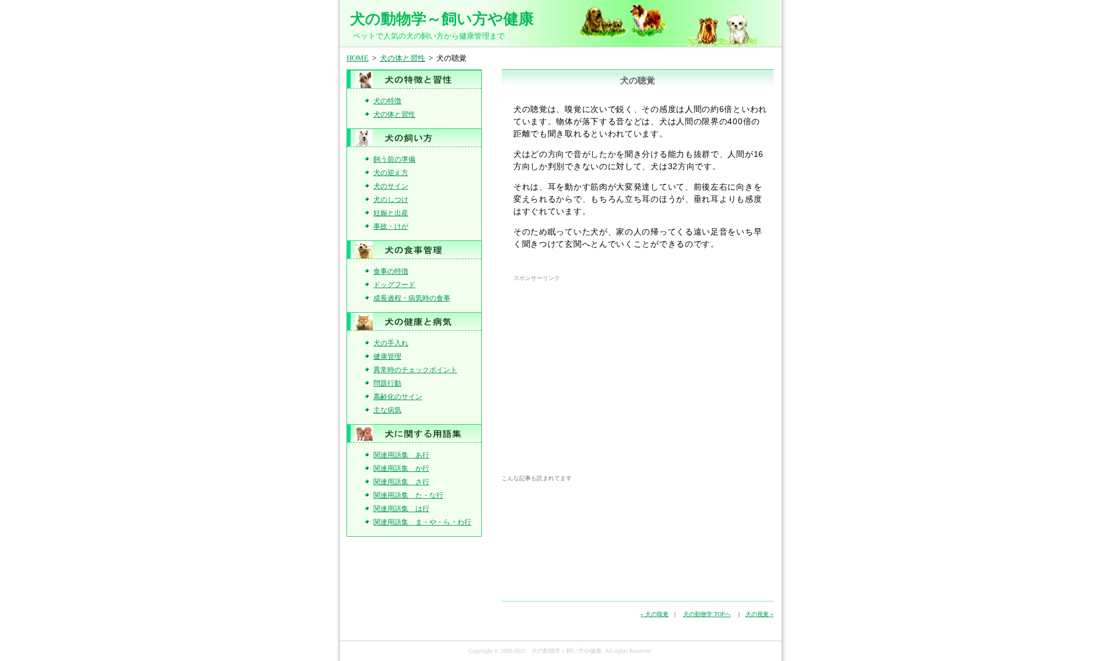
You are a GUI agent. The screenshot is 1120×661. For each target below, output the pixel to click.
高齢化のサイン (397, 397)
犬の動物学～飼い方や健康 (442, 18)
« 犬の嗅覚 (654, 614)
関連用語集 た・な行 (408, 495)
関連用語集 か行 (401, 468)
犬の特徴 (387, 101)
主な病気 (387, 410)
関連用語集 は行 (401, 509)
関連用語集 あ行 (401, 455)
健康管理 (387, 356)
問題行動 (387, 383)
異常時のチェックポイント (415, 370)
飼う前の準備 (394, 159)
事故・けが (390, 226)
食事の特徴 (390, 271)
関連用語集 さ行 (401, 482)
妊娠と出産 (390, 213)
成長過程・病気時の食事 (411, 298)
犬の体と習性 (402, 58)
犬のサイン (390, 186)
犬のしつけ (390, 199)
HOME (357, 58)
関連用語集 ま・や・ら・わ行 (422, 522)
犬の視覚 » (760, 614)
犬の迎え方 (390, 173)
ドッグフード (394, 285)
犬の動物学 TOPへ (707, 614)
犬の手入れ (390, 343)
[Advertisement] (611, 367)
